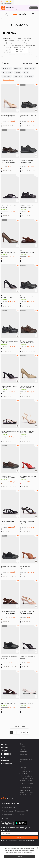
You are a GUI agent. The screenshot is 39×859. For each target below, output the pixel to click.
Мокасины (18, 76)
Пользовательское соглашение (26, 772)
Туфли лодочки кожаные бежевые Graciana (28, 386)
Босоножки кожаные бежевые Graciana (27, 612)
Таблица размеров (26, 787)
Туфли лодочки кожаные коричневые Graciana (9, 251)
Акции (4, 751)
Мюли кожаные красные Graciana (28, 477)
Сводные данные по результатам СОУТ (26, 793)
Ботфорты (17, 68)
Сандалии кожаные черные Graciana (26, 206)
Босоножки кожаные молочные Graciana (8, 116)
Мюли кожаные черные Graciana (9, 386)
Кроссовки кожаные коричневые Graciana (27, 341)
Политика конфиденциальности (27, 768)
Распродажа (7, 764)
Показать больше (19, 50)
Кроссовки (6, 76)
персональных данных (28, 840)
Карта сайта (23, 754)
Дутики (17, 72)
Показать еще (19, 726)
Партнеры (23, 749)
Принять (19, 856)
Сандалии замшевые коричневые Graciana (8, 612)
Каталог (4, 744)
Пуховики (28, 76)
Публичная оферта (26, 776)
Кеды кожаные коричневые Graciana (8, 477)
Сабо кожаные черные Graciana (8, 206)
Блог (3, 757)
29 (24, 732)
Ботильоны (7, 68)
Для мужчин (7, 72)
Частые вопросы (25, 790)
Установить (33, 8)
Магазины (23, 757)
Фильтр (6, 63)
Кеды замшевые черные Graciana (9, 657)
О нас (21, 744)
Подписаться (19, 837)
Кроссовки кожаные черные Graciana (26, 161)
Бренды (4, 747)
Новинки (5, 760)
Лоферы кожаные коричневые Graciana (8, 161)
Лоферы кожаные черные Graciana (9, 341)
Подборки (6, 754)
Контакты (23, 746)
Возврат (22, 762)
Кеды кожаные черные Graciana (8, 567)
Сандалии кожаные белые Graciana (10, 431)
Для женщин (29, 68)
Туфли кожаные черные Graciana (28, 116)
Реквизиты (23, 752)
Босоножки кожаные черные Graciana (8, 296)
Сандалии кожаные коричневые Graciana (8, 702)
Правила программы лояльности (26, 784)
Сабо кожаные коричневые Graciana (27, 251)
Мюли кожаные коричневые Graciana (27, 567)
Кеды (26, 72)
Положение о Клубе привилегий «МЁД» (26, 779)
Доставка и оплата (26, 759)
